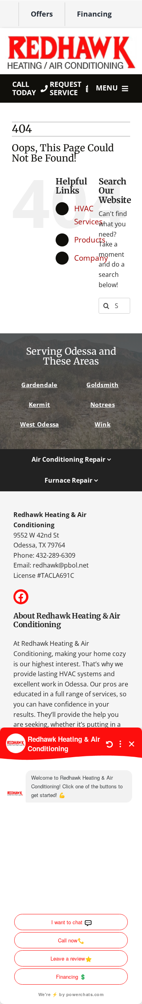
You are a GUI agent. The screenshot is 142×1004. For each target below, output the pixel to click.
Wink (102, 424)
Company (91, 257)
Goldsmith (102, 385)
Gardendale (39, 385)
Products (89, 239)
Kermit (39, 404)
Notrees (102, 404)
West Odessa (39, 424)
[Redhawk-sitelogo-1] (71, 35)
